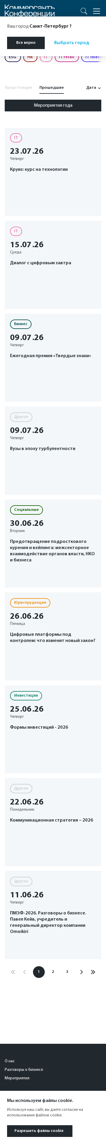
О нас (10, 1061)
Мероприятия (17, 1078)
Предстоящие (18, 88)
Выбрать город (71, 43)
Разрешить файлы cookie (39, 1131)
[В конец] (93, 972)
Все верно (26, 43)
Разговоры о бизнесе (24, 1070)
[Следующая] (81, 972)
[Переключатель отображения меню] (96, 11)
